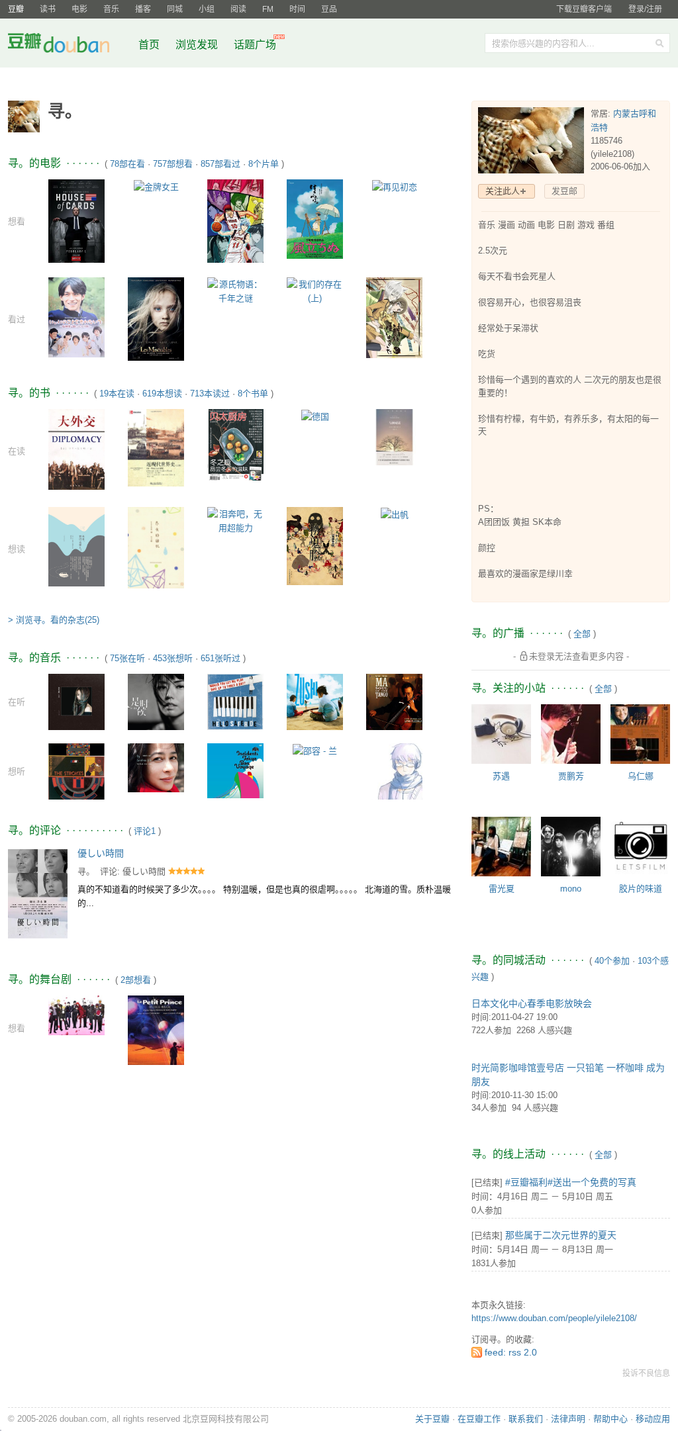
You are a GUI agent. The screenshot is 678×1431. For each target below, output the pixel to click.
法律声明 (568, 1419)
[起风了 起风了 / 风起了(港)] (315, 218)
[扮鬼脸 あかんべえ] (315, 546)
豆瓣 (16, 9)
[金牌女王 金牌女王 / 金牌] (156, 186)
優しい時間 (100, 853)
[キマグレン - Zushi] (315, 701)
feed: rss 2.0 (511, 1352)
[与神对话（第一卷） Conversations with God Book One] (394, 436)
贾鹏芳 (571, 776)
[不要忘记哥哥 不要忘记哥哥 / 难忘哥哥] (76, 317)
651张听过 (220, 658)
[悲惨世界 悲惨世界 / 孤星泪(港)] (156, 318)
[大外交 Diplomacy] (76, 448)
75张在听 (127, 658)
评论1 (145, 831)
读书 (48, 9)
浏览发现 (197, 44)
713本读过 (210, 393)
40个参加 (612, 961)
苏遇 (501, 776)
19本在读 (116, 393)
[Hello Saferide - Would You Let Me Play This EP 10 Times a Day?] (235, 701)
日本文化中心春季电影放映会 (531, 1003)
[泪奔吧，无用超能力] (235, 520)
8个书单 (253, 393)
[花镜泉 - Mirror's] (394, 785)
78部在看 (127, 164)
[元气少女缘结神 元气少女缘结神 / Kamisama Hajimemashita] (394, 317)
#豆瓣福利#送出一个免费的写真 (570, 1182)
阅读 (238, 9)
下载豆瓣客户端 (584, 9)
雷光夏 (501, 889)
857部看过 (220, 164)
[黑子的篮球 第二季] (235, 221)
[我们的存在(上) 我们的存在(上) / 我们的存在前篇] (315, 290)
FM (267, 9)
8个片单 (263, 164)
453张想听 (173, 658)
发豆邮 (564, 191)
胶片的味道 (640, 889)
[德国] (315, 416)
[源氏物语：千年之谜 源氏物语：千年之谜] (235, 290)
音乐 (111, 9)
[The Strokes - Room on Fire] (76, 770)
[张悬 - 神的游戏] (76, 701)
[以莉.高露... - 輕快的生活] (156, 767)
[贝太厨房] (235, 444)
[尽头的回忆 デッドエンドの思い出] (156, 547)
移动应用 (653, 1419)
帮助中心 (610, 1419)
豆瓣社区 (69, 45)
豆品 (329, 9)
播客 (143, 9)
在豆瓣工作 (479, 1419)
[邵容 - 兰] (315, 750)
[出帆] (395, 514)
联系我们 (525, 1419)
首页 (149, 44)
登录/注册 (645, 9)
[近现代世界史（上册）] (156, 447)
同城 (175, 9)
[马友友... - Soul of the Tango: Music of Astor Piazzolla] (394, 701)
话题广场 (255, 44)
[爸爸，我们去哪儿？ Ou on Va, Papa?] (76, 546)
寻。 (86, 871)
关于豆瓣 (432, 1419)
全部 (582, 634)
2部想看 (136, 980)
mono (570, 889)
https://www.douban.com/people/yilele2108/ (554, 1318)
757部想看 (173, 164)
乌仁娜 (641, 776)
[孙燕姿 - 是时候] (156, 701)
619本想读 (162, 393)
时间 (297, 9)
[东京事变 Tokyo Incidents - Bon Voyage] (235, 770)
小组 (207, 9)
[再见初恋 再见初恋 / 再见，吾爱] (394, 186)
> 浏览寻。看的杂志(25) (53, 620)
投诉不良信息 (646, 1373)
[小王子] (156, 1034)
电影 (79, 9)
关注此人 (502, 191)
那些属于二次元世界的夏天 (560, 1235)
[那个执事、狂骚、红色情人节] (76, 1014)
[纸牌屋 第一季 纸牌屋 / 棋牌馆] (76, 220)
